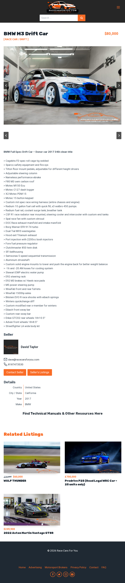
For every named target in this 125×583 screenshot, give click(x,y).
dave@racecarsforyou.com (23, 359)
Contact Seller (14, 372)
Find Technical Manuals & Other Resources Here (63, 413)
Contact (93, 567)
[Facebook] (52, 574)
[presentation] (32, 457)
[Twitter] (59, 574)
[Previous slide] (6, 85)
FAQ (104, 567)
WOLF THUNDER (15, 480)
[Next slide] (118, 85)
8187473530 (15, 364)
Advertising (35, 567)
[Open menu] (118, 7)
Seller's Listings (39, 372)
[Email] (72, 574)
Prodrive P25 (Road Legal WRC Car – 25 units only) (91, 482)
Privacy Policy (78, 567)
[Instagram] (65, 574)
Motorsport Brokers (56, 567)
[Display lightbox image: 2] (62, 85)
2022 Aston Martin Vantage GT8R (29, 533)
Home (22, 567)
